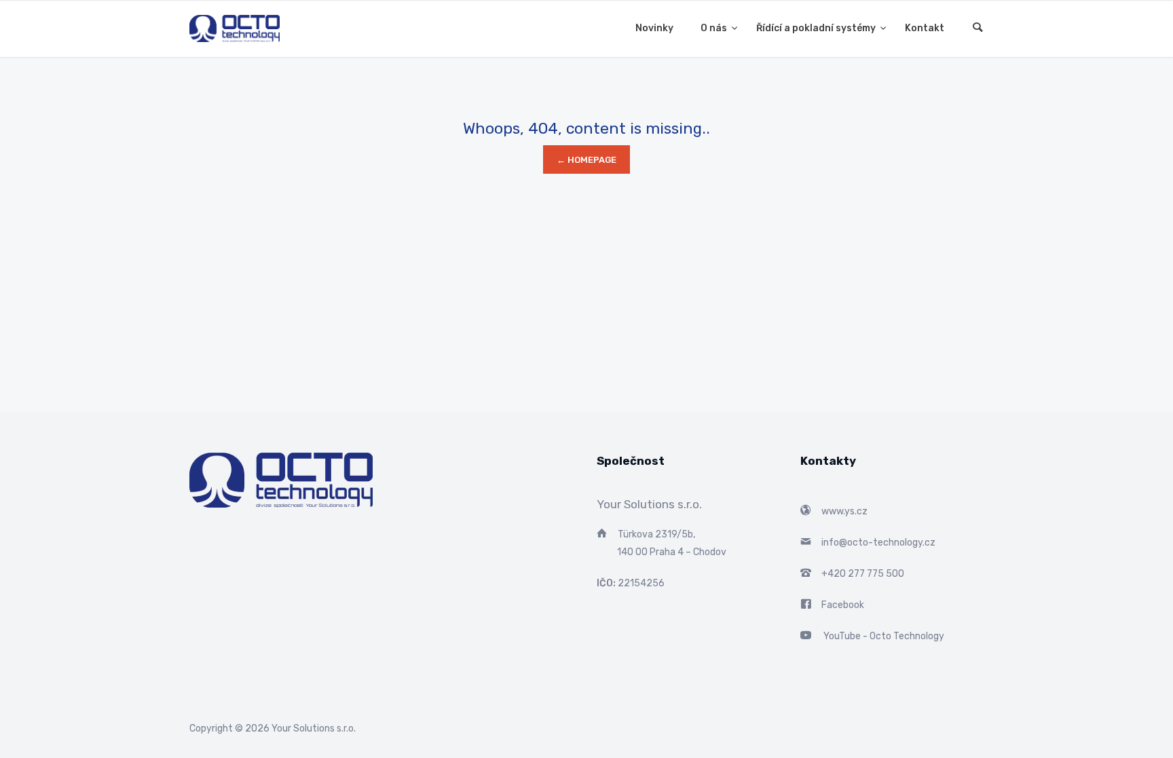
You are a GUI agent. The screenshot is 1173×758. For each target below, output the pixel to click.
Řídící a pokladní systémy (817, 28)
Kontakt (924, 28)
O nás (715, 28)
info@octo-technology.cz (878, 542)
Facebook (842, 605)
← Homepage (586, 160)
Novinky (654, 28)
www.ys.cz (844, 511)
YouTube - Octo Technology (883, 636)
